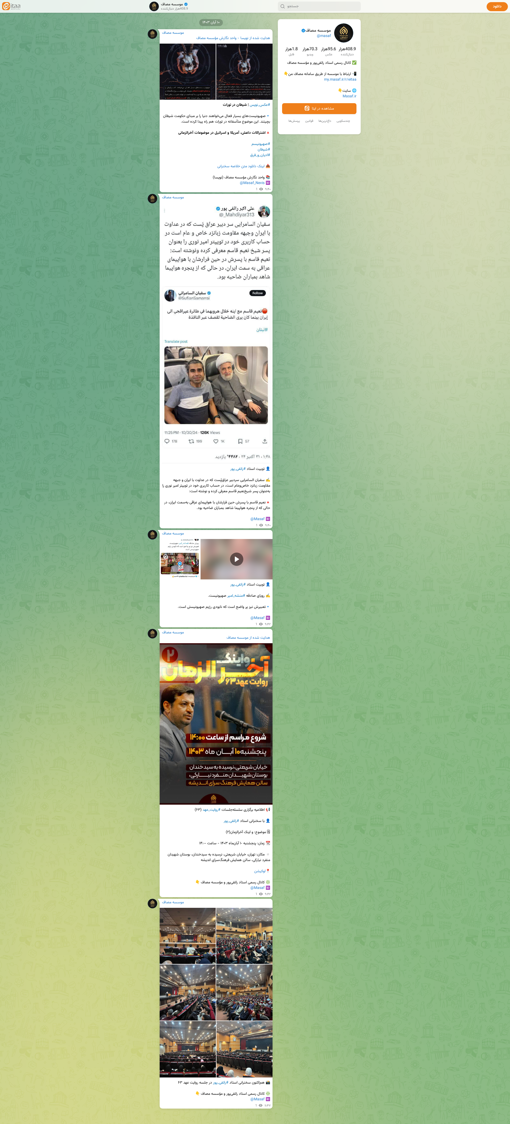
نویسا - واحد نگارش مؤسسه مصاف (222, 38)
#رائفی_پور (238, 469)
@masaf (324, 36)
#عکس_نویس (260, 105)
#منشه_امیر (236, 596)
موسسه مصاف (237, 638)
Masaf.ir (349, 96)
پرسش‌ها (294, 121)
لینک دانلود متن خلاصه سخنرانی (241, 166)
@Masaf (257, 519)
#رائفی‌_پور (220, 1083)
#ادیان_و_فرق (260, 155)
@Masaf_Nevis (252, 183)
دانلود (497, 7)
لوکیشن (260, 871)
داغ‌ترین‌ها (324, 121)
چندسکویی (343, 121)
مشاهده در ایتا (322, 109)
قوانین (309, 121)
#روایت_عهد (211, 810)
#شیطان (264, 150)
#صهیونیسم (261, 144)
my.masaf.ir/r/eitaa (340, 80)
